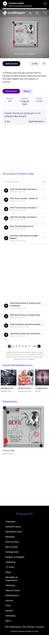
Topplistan (10, 521)
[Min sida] (30, 13)
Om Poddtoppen (13, 627)
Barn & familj (11, 547)
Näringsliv (10, 536)
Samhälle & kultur (14, 531)
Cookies (40, 627)
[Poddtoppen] (14, 13)
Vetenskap (10, 615)
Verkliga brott (12, 552)
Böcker (27, 91)
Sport (8, 620)
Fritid (8, 605)
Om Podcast (28, 627)
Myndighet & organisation (11, 578)
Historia (9, 600)
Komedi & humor (13, 526)
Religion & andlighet (15, 557)
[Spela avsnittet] (6, 190)
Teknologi (10, 585)
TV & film (10, 567)
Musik (8, 572)
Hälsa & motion (13, 590)
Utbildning (10, 562)
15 (34, 346)
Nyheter (9, 610)
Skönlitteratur (12, 595)
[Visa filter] (44, 181)
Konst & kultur (11, 91)
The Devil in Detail (21, 113)
